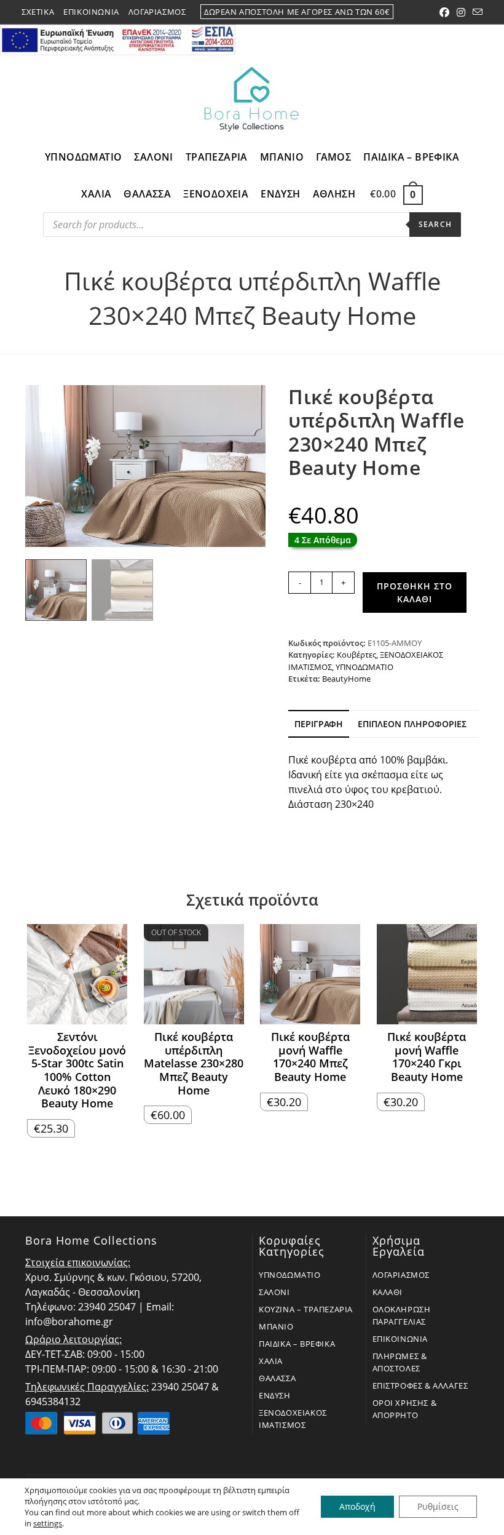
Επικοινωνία (91, 11)
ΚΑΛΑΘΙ (387, 1292)
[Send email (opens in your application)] (475, 12)
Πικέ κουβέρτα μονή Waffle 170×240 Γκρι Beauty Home (426, 1057)
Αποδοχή (357, 1506)
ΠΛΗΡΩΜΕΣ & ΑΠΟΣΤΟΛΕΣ (399, 1362)
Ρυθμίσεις (438, 1506)
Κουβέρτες (356, 654)
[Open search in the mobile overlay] (252, 227)
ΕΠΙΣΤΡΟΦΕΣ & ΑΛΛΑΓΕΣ (420, 1385)
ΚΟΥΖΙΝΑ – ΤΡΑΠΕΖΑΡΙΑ (306, 1309)
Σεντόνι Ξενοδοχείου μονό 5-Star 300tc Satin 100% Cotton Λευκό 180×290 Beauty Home (77, 1070)
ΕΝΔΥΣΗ (275, 1395)
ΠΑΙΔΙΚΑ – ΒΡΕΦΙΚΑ (297, 1343)
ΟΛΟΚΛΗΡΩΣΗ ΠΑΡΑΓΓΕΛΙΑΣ (401, 1315)
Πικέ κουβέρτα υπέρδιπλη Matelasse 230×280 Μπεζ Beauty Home (193, 1064)
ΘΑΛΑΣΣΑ (277, 1378)
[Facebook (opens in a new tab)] (444, 12)
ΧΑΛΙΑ (271, 1360)
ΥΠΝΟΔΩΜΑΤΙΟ (364, 666)
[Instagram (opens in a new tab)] (461, 12)
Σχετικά (38, 11)
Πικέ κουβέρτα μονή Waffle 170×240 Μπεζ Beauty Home (310, 1057)
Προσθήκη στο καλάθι (414, 592)
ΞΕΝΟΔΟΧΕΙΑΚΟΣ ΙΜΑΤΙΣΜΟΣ (293, 1418)
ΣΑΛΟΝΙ (274, 1292)
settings (47, 1523)
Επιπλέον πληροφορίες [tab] (412, 724)
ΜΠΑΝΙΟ (276, 1326)
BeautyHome (346, 678)
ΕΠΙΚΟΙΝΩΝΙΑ (400, 1338)
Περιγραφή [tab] (318, 724)
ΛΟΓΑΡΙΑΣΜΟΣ (401, 1274)
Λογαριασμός (157, 11)
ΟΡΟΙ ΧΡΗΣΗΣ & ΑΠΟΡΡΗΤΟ (404, 1409)
